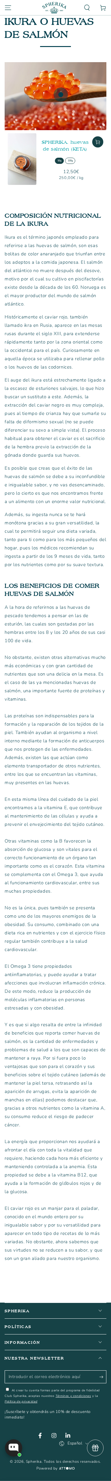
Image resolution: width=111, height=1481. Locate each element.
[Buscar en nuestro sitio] (87, 7)
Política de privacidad (21, 1401)
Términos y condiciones (73, 1396)
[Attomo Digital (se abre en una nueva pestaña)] (66, 1468)
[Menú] (8, 7)
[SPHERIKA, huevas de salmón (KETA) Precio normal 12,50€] (61, 94)
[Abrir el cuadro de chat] (13, 1448)
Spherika (34, 1461)
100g (70, 160)
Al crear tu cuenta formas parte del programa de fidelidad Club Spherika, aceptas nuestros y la (52, 1396)
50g (59, 160)
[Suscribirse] (102, 1377)
